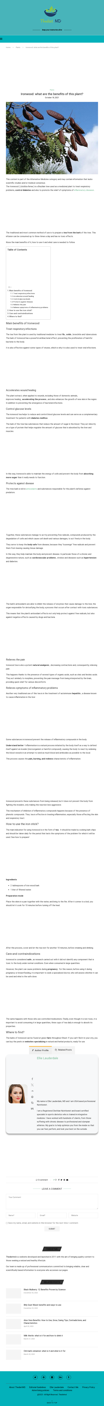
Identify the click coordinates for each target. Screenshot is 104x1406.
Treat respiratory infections (24, 293)
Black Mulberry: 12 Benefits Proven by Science (45, 1289)
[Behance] (60, 1377)
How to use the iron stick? (20, 310)
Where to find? (15, 316)
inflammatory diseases (84, 190)
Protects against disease (23, 302)
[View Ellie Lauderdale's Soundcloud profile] (32, 1091)
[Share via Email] (67, 1180)
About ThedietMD (17, 1387)
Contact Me (73, 1387)
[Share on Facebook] (58, 1180)
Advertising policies (40, 1390)
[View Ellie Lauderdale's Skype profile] (32, 1103)
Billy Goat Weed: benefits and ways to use (42, 1305)
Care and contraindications (21, 313)
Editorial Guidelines (37, 1387)
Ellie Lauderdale (47, 1058)
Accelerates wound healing (23, 296)
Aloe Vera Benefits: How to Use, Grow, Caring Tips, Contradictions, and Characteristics (55, 1321)
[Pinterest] (43, 1377)
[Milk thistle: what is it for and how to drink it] (13, 1339)
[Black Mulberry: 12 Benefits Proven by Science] (13, 1293)
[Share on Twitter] (61, 1180)
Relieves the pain (19, 305)
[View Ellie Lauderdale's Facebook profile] (32, 1079)
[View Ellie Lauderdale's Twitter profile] (32, 1085)
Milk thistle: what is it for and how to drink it (43, 1335)
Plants (18, 47)
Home (8, 47)
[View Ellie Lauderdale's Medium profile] (32, 1109)
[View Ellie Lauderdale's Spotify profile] (32, 1097)
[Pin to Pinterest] (64, 1180)
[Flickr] (52, 1377)
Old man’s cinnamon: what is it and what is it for (44, 1351)
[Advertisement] (52, 70)
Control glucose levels (21, 299)
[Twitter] (35, 1377)
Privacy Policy (88, 1387)
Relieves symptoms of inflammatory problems (30, 307)
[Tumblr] (68, 1377)
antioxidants (31, 489)
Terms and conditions (62, 1390)
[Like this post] (56, 1180)
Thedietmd (11, 1257)
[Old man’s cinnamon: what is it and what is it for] (13, 1355)
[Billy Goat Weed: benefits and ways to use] (13, 1309)
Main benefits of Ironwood (20, 291)
